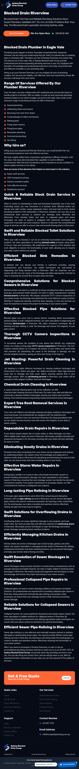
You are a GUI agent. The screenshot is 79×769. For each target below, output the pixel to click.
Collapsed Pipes (46, 707)
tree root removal (31, 418)
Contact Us (66, 678)
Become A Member (12, 707)
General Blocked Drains (49, 695)
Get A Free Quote (16, 33)
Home (6, 695)
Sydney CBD (20, 763)
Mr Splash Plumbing (9, 763)
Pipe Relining (45, 711)
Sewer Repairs (46, 703)
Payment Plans (10, 731)
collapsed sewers (45, 616)
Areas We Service (11, 703)
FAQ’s (6, 724)
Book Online (52, 5)
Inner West (28, 763)
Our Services (9, 699)
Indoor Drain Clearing (48, 699)
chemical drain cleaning (14, 392)
